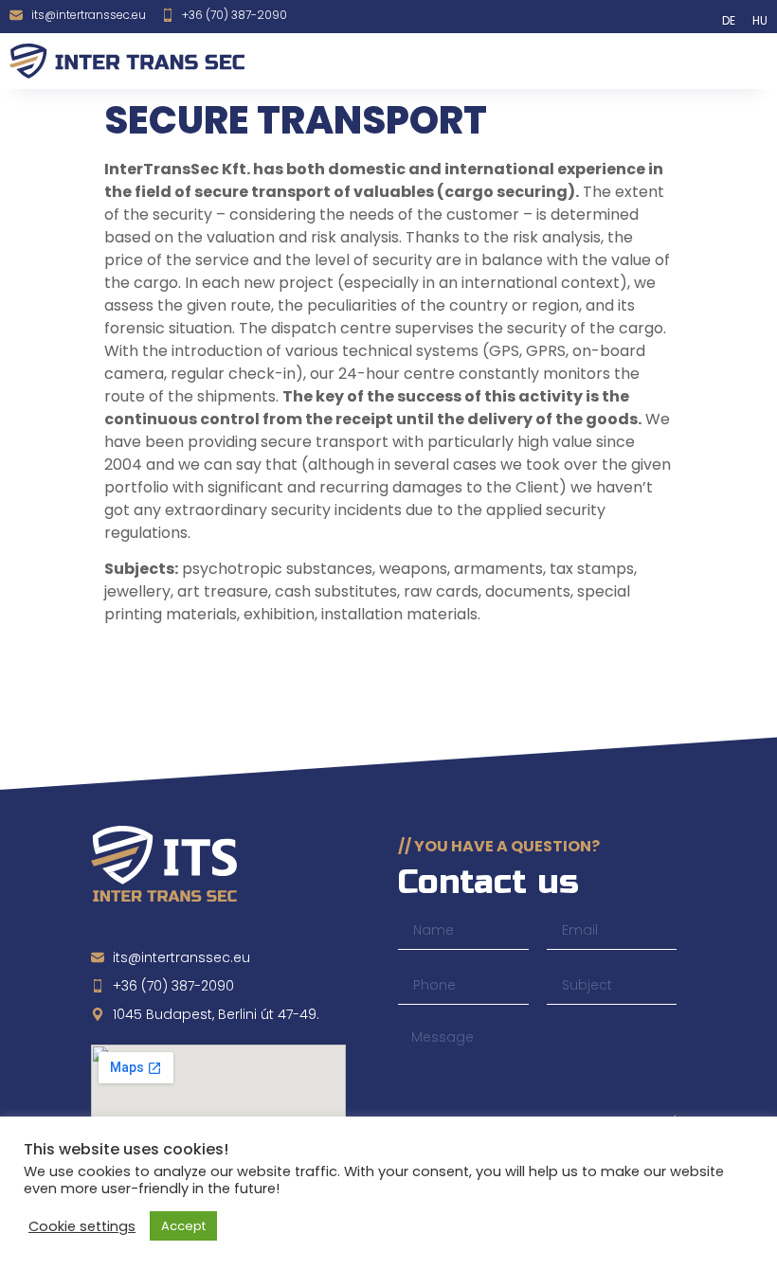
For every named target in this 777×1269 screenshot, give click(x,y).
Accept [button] (183, 1226)
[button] (739, 61)
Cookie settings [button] (82, 1226)
